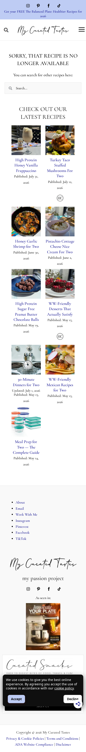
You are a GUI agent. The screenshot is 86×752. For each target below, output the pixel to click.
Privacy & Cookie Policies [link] (25, 738)
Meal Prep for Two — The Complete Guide (26, 447)
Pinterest (22, 526)
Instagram (23, 520)
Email (20, 508)
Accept (16, 699)
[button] (6, 30)
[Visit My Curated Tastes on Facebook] (48, 6)
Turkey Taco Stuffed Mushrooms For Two (60, 167)
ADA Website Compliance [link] (34, 744)
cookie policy (64, 688)
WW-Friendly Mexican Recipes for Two (60, 385)
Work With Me (26, 514)
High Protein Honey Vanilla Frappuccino (26, 165)
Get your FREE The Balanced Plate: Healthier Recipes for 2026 (43, 13)
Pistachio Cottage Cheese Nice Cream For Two (60, 246)
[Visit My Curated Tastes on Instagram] (28, 6)
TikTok (21, 538)
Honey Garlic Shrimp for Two (26, 244)
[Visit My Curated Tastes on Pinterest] (38, 6)
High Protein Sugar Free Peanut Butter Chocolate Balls (26, 311)
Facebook (23, 532)
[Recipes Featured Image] (26, 140)
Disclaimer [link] (63, 744)
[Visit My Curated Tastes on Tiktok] (59, 6)
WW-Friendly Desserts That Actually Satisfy (60, 309)
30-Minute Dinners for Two (26, 382)
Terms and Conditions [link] (62, 738)
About (20, 502)
